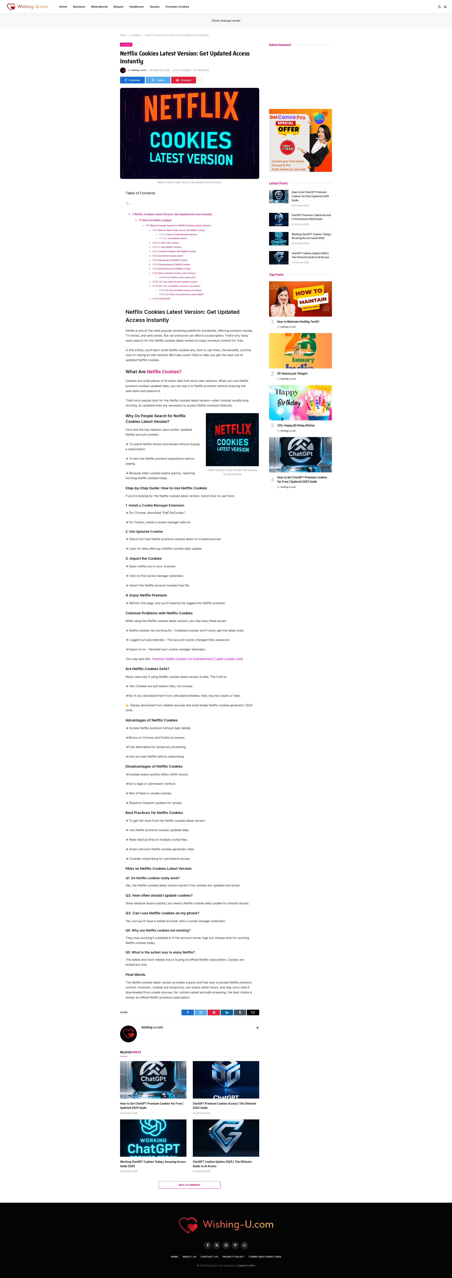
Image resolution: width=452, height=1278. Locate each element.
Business (79, 6)
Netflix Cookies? (163, 371)
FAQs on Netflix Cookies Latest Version (177, 273)
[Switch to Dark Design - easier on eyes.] (440, 6)
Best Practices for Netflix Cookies (174, 268)
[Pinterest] (107, 225)
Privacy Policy (233, 1256)
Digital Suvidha (247, 1265)
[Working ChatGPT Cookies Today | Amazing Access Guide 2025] (153, 1138)
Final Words (164, 298)
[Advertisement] (300, 76)
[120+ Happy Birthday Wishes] (300, 402)
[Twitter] (107, 210)
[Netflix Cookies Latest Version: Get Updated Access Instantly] (189, 133)
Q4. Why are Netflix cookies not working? (183, 290)
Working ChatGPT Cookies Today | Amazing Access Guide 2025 (153, 1164)
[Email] (107, 233)
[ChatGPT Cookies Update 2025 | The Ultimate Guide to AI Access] (226, 1138)
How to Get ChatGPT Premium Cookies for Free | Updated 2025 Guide (151, 1105)
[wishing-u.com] (27, 6)
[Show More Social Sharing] (200, 80)
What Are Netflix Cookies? (157, 220)
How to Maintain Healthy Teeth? (298, 321)
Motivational (99, 6)
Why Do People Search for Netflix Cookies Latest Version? (180, 225)
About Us (189, 1256)
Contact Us (209, 1256)
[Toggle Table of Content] (128, 204)
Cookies (126, 44)
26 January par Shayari (292, 373)
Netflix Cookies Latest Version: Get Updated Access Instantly (173, 214)
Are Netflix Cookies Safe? (170, 256)
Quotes (155, 6)
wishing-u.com (138, 70)
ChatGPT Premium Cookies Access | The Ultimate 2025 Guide (224, 1105)
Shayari (118, 6)
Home (63, 6)
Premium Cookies (177, 6)
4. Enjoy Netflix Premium (169, 247)
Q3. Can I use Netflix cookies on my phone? (179, 286)
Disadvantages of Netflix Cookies (174, 264)
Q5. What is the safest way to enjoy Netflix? (185, 294)
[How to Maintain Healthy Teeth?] (300, 299)
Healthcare (136, 6)
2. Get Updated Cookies (176, 238)
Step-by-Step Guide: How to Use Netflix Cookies (181, 230)
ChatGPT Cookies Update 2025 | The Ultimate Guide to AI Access (222, 1164)
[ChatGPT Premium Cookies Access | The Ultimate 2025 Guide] (226, 1080)
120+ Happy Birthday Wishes (296, 425)
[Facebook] (107, 202)
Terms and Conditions (264, 1256)
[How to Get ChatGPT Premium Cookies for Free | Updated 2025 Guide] (153, 1080)
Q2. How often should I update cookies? (178, 282)
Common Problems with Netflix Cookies (177, 251)
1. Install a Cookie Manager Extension (181, 234)
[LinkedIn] (107, 218)
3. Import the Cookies (168, 242)
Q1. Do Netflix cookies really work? (180, 277)
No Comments (183, 70)
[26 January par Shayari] (300, 350)
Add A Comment (189, 1184)
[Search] (445, 7)
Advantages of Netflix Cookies (173, 260)
